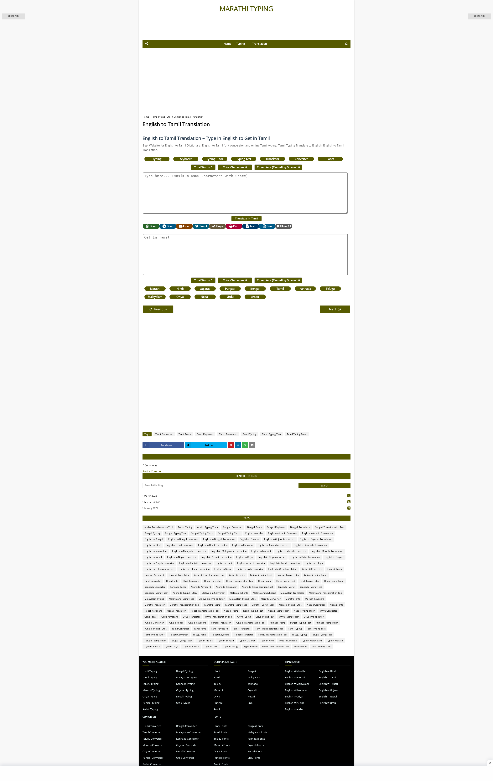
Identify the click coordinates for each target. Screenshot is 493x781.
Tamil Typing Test (271, 434)
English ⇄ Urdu (327, 703)
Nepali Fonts (336, 604)
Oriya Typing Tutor (289, 616)
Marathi (155, 288)
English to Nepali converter (181, 557)
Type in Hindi (267, 640)
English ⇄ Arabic (294, 709)
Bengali (255, 288)
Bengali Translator (300, 527)
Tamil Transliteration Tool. (269, 628)
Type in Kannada (288, 640)
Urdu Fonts (253, 757)
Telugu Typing (299, 634)
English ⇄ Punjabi (295, 703)
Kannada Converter (154, 586)
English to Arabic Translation (317, 533)
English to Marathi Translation (327, 551)
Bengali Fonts (254, 527)
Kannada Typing (286, 586)
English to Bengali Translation (219, 539)
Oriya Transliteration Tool (218, 616)
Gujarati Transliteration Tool (209, 575)
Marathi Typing (212, 604)
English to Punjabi (334, 557)
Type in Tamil (211, 646)
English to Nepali (153, 557)
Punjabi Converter (154, 622)
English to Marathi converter (291, 551)
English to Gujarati (249, 539)
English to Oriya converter (272, 557)
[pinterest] (231, 445)
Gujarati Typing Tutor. (315, 575)
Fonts (330, 159)
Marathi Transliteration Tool (184, 604)
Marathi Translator (154, 604)
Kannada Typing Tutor (156, 592)
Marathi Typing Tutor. (290, 604)
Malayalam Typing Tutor (212, 598)
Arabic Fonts (221, 764)
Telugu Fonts (199, 634)
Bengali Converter (232, 527)
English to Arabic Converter (282, 533)
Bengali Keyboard (276, 527)
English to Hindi (152, 545)
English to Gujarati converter (279, 539)
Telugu (330, 288)
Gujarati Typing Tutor (288, 575)
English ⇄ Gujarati (329, 690)
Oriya (180, 297)
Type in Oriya (171, 646)
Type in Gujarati (247, 640)
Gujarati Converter (312, 569)
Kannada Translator (226, 586)
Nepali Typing (231, 610)
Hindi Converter (152, 581)
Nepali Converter (316, 604)
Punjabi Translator (221, 622)
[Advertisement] (236, 29)
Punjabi (230, 288)
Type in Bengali (225, 640)
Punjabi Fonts (176, 622)
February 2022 (247, 502)
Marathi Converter (271, 598)
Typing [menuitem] (240, 43)
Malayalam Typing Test (181, 598)
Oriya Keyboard (169, 616)
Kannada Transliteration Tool (257, 586)
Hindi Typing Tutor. (334, 581)
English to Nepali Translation (216, 557)
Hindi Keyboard (191, 581)
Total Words (203, 167)
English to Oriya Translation (305, 557)
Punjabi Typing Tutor (327, 622)
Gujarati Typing (237, 575)
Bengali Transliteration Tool (330, 527)
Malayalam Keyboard (264, 592)
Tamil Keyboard (205, 434)
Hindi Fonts (172, 581)
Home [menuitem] (227, 43)
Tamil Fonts (185, 434)
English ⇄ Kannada (296, 690)
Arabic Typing (185, 527)
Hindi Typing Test (285, 581)
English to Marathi (261, 551)
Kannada (305, 288)
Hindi (180, 288)
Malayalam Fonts (239, 592)
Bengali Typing (152, 533)
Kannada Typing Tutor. (185, 592)
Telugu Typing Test (322, 634)
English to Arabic (254, 533)
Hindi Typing (265, 581)
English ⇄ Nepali (328, 696)
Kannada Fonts (178, 586)
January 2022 (247, 508)
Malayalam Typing (154, 598)
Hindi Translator (212, 581)
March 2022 (247, 495)
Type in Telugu (231, 646)
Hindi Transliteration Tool (239, 581)
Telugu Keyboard (220, 634)
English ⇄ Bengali (295, 677)
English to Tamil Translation (285, 563)
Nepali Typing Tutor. (304, 610)
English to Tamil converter (251, 563)
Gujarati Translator (179, 575)
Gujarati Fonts (334, 569)
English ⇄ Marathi (295, 671)
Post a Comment (153, 471)
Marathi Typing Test (236, 604)
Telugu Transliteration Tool (272, 634)
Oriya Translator (191, 616)
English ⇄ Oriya (294, 696)
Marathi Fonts (292, 598)
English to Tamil (223, 563)
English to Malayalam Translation (228, 551)
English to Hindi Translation (212, 545)
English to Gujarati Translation (316, 539)
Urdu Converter (185, 757)
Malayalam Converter (213, 592)
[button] (13, 16)
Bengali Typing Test (175, 533)
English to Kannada (242, 545)
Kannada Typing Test (310, 586)
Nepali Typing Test (253, 610)
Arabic (255, 297)
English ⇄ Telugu (328, 684)
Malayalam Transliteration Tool (325, 592)
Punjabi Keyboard (197, 622)
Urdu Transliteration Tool (275, 646)
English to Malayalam (155, 551)
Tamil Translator (228, 434)
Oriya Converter (328, 610)
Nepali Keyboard (153, 610)
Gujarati (205, 288)
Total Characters (235, 167)
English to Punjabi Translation (195, 563)
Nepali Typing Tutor (278, 610)
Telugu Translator (243, 634)
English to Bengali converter (183, 539)
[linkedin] (238, 445)
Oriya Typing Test (265, 616)
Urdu (230, 297)
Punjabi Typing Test (300, 622)
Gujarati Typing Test (261, 575)
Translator (272, 159)
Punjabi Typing (277, 622)
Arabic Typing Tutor (207, 527)
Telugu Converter (178, 634)
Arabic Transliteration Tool (158, 527)
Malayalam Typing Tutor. (242, 598)
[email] (252, 445)
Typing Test (243, 159)
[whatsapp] (245, 445)
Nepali (205, 297)
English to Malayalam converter (189, 551)
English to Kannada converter (273, 545)
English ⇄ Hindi (327, 671)
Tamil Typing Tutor (161, 116)
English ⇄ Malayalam (297, 684)
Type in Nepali (152, 646)
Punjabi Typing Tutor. (155, 628)
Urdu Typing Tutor (321, 646)
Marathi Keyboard (314, 598)
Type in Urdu (250, 646)
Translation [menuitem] (259, 43)
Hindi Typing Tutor (309, 581)
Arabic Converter (152, 764)
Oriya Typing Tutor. (314, 616)
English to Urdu (222, 569)
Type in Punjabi (191, 646)
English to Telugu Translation (194, 569)
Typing (157, 159)
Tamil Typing (249, 434)
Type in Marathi (335, 640)
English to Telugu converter (159, 569)
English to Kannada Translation (310, 545)
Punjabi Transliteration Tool (250, 622)
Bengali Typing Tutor (202, 533)
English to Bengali (153, 539)
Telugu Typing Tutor (155, 640)
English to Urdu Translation (282, 569)
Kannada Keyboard (201, 586)
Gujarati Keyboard (154, 575)
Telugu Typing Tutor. (182, 640)
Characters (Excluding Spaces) (278, 167)
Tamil (280, 288)
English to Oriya (244, 557)
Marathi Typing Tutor (263, 604)
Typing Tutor (214, 159)
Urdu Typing (300, 646)
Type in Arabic (205, 640)
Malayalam (155, 297)
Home (146, 116)
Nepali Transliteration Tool (204, 610)
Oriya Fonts (150, 616)
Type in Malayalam (312, 640)
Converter (301, 159)
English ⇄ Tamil (327, 677)
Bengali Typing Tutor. (229, 533)
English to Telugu (313, 563)
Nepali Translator (176, 610)
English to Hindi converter (179, 545)
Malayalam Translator (292, 592)
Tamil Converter (164, 434)
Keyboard (185, 159)
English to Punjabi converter (159, 563)
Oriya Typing (244, 616)
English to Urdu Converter (249, 569)
